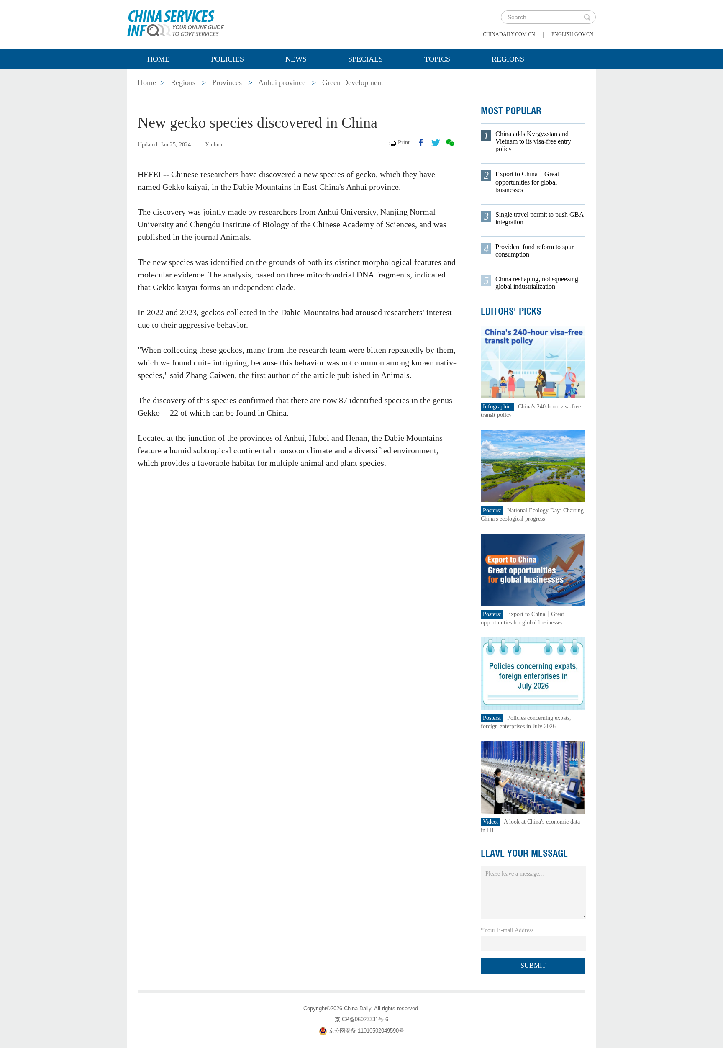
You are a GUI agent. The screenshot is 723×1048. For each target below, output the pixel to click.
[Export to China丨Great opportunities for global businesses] (533, 569)
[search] (587, 17)
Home (158, 59)
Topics (437, 59)
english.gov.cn (572, 34)
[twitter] (435, 143)
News (296, 59)
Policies (227, 59)
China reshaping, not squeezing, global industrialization (537, 282)
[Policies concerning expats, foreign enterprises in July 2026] (533, 673)
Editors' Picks (511, 311)
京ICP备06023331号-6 (361, 1019)
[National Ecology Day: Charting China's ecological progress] (533, 465)
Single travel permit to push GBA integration (539, 218)
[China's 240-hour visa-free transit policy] (533, 362)
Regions (508, 59)
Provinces (227, 82)
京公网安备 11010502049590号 (366, 1030)
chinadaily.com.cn (509, 34)
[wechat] (450, 143)
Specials (365, 59)
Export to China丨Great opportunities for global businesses (527, 181)
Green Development (352, 82)
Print (404, 142)
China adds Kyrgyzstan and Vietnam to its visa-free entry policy (533, 141)
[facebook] (421, 143)
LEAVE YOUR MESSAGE (524, 853)
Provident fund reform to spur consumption (534, 250)
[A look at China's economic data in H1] (533, 777)
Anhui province (281, 82)
